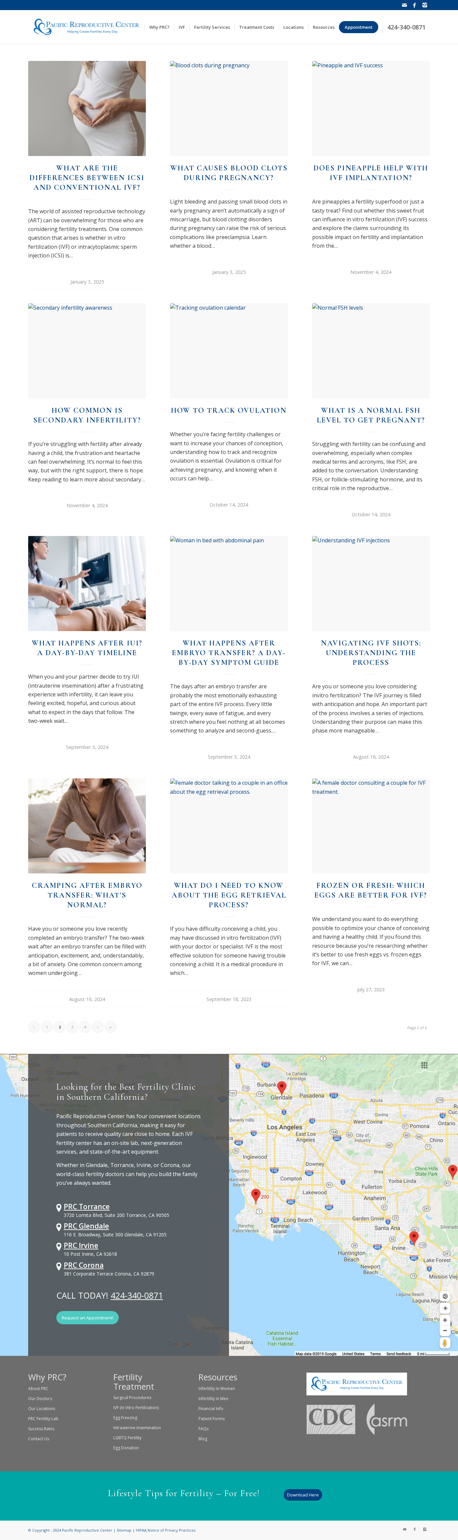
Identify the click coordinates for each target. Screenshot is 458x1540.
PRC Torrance (87, 1206)
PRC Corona (84, 1265)
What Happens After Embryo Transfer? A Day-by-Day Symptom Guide (229, 652)
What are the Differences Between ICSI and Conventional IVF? (87, 177)
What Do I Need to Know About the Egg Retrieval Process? (229, 895)
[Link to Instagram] (425, 5)
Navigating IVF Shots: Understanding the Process (371, 652)
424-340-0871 (137, 1295)
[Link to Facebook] (414, 5)
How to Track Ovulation (229, 410)
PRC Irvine (81, 1245)
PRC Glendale (86, 1226)
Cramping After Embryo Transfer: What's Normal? (87, 895)
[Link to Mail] (404, 5)
